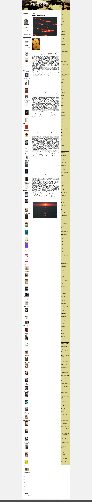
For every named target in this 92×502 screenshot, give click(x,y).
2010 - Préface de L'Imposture (27, 235)
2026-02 (24, 485)
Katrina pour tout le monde (64, 420)
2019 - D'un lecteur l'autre (26, 376)
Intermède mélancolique (64, 234)
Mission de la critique (64, 256)
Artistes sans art (63, 411)
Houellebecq (63, 76)
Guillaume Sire (63, 300)
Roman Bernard (63, 333)
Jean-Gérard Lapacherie (64, 307)
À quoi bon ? (63, 408)
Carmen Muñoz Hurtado (64, 279)
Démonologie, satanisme (64, 51)
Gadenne (62, 68)
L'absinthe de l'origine (64, 235)
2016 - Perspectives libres (26, 291)
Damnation (62, 224)
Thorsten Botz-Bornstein (64, 339)
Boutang (62, 25)
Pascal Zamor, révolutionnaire (65, 383)
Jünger (62, 85)
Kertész (62, 86)
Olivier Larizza (63, 326)
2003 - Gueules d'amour (27, 93)
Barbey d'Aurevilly (63, 17)
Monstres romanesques (64, 118)
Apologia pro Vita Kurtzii (64, 15)
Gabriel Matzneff (63, 293)
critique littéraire (51, 219)
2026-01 (24, 486)
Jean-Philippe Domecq (64, 310)
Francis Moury (63, 289)
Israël (62, 82)
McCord (62, 109)
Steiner (62, 138)
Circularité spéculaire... (64, 223)
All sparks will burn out (64, 215)
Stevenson (62, 139)
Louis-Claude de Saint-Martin (65, 188)
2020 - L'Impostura (26, 405)
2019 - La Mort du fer (26, 391)
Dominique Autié (63, 287)
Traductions (62, 145)
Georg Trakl (62, 166)
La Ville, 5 (62, 244)
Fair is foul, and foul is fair (64, 231)
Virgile (62, 146)
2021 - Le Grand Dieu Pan (26, 420)
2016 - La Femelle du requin (26, 271)
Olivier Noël (62, 327)
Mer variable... (63, 112)
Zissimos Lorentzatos (64, 209)
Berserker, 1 (62, 218)
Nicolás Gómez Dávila (64, 192)
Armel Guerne (63, 152)
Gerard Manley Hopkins (64, 168)
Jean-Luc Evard (63, 309)
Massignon (62, 106)
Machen (62, 102)
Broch (62, 27)
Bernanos (62, 21)
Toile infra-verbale (63, 267)
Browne (62, 28)
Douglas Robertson (63, 455)
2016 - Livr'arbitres (26, 278)
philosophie (42, 219)
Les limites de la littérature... (65, 255)
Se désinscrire (27, 41)
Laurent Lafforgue (63, 316)
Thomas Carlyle (63, 206)
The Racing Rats (63, 266)
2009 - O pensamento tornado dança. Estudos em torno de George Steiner (27, 205)
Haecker (62, 71)
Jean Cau (62, 176)
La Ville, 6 (62, 245)
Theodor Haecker (63, 205)
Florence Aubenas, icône (64, 347)
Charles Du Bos (63, 159)
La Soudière (62, 95)
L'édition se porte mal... (64, 423)
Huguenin (62, 78)
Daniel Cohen (63, 286)
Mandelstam (62, 105)
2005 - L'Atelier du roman (26, 123)
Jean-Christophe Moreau (64, 306)
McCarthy (62, 108)
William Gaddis (63, 208)
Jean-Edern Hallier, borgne (64, 361)
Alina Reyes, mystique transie (65, 343)
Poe (61, 126)
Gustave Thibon (63, 169)
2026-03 (24, 483)
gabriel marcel (37, 220)
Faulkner (62, 65)
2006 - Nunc (26, 153)
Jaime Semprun (63, 175)
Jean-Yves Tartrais (63, 313)
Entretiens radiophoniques (64, 64)
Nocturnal (62, 260)
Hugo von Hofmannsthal (64, 172)
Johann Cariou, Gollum (64, 364)
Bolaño (62, 24)
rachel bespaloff (56, 219)
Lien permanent (34, 219)
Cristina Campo (63, 38)
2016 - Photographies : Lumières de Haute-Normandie (27, 298)
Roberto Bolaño (63, 198)
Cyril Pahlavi (63, 283)
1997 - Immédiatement (27, 63)
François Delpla (63, 290)
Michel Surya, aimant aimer (64, 376)
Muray (62, 119)
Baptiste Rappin (63, 277)
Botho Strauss (63, 158)
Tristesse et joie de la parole (64, 269)
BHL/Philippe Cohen (64, 346)
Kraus (62, 89)
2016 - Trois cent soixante (26, 313)
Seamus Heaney (63, 202)
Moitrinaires (62, 116)
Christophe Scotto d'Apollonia (65, 280)
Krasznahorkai (63, 88)
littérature (39, 219)
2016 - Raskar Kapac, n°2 (26, 306)
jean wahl (33, 220)
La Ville (62, 96)
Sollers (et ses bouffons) (64, 136)
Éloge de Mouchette (64, 227)
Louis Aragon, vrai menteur (64, 367)
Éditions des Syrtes (63, 461)
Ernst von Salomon (63, 165)
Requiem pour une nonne (64, 263)
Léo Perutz (62, 185)
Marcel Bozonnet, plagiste (64, 372)
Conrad (62, 37)
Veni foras (62, 270)
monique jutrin (49, 220)
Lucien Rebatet (63, 189)
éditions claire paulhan (43, 220)
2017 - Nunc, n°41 (26, 348)
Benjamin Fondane (63, 155)
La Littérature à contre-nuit (64, 92)
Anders (62, 14)
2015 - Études (27, 264)
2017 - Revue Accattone (27, 355)
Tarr (61, 142)
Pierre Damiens (63, 329)
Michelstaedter (63, 115)
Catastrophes (63, 34)
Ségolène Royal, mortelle (64, 400)
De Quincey (62, 45)
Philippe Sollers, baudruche (64, 386)
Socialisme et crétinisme (64, 401)
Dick (61, 54)
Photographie (51, 36)
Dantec (62, 41)
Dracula (62, 57)
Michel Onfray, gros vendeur (65, 375)
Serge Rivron (63, 336)
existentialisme (47, 219)
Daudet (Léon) (63, 44)
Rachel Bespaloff (63, 195)
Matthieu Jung (63, 323)
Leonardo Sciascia (63, 186)
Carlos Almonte (63, 454)
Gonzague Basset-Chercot (64, 297)
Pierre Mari (62, 330)
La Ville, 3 (62, 241)
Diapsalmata (62, 226)
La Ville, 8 (62, 248)
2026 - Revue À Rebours (27, 472)
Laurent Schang (63, 317)
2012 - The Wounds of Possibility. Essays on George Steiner (26, 250)
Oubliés (62, 122)
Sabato (62, 132)
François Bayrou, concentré (64, 349)
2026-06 (24, 479)
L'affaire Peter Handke (64, 435)
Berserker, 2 (62, 219)
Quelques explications (27, 34)
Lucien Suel (62, 319)
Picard (62, 125)
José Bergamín (63, 179)
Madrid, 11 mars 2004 (64, 437)
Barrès (62, 18)
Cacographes (63, 31)
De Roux (62, 47)
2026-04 (24, 482)
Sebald (62, 135)
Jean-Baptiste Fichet (64, 303)
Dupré (62, 58)
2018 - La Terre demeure (27, 362)
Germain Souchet (63, 296)
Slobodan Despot (63, 337)
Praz (61, 129)
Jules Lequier (63, 182)
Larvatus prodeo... (63, 251)
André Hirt (62, 276)
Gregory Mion (63, 299)
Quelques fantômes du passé (65, 442)
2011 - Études (27, 242)
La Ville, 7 (62, 247)
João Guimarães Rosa (64, 178)
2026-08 (24, 476)
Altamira (62, 216)
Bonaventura (63, 156)
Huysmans (62, 79)
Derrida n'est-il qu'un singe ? (65, 414)
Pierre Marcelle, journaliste (64, 392)
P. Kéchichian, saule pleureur (65, 380)
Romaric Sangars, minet (64, 398)
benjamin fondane (53, 220)
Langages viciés (63, 98)
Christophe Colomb (63, 162)
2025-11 (24, 489)
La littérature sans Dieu (64, 237)
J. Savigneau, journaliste (64, 357)
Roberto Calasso (63, 199)
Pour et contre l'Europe (64, 128)
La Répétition (50, 53)
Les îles (62, 99)
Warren (62, 148)
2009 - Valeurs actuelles (27, 213)
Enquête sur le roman (64, 61)
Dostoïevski (62, 55)
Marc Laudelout (63, 320)
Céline (62, 35)
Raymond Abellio (63, 196)
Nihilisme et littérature (64, 438)
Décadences (62, 48)
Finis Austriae (63, 67)
